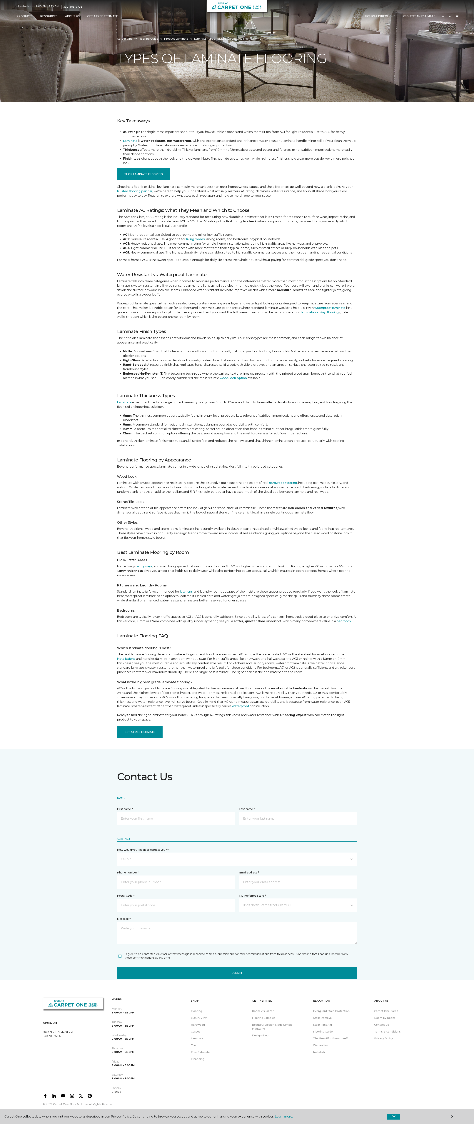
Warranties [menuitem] (320, 1045)
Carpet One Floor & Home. (70, 1104)
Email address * (249, 872)
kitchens (186, 591)
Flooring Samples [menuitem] (263, 1018)
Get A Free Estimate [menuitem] (102, 16)
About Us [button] (72, 16)
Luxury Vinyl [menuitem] (199, 1018)
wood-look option (233, 378)
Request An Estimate (419, 16)
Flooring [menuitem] (196, 1011)
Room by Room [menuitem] (384, 1018)
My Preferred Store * (252, 895)
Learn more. (284, 1116)
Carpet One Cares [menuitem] (386, 1011)
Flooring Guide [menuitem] (323, 1031)
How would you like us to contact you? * (142, 849)
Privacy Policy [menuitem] (383, 1038)
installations (126, 659)
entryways (144, 566)
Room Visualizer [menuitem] (263, 1011)
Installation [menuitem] (320, 1052)
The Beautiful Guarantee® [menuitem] (330, 1038)
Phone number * (128, 872)
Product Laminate (176, 38)
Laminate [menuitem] (197, 1038)
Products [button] (24, 16)
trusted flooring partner (134, 191)
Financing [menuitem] (197, 1059)
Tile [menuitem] (193, 1045)
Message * (123, 919)
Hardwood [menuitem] (198, 1024)
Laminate (130, 141)
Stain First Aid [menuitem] (322, 1024)
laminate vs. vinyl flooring (320, 312)
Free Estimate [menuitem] (200, 1052)
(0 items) (457, 16)
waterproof (240, 706)
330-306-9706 (72, 6)
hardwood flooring (283, 483)
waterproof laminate (330, 308)
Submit (237, 973)
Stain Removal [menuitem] (322, 1018)
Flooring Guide (148, 38)
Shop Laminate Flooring (143, 174)
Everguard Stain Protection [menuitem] (331, 1011)
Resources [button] (48, 16)
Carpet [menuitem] (195, 1031)
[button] (443, 16)
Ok (393, 1116)
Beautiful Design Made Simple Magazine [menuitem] (272, 1026)
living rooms (195, 239)
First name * (125, 809)
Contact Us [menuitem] (381, 1024)
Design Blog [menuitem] (260, 1035)
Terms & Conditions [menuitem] (387, 1031)
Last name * (247, 809)
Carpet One (125, 38)
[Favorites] (450, 16)
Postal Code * (125, 895)
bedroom (344, 621)
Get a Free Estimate (139, 732)
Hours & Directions (380, 16)
